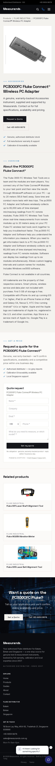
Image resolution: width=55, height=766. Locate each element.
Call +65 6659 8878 (16, 127)
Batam (6, 706)
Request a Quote (15, 119)
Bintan (6, 710)
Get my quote (27, 445)
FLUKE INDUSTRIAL (22, 18)
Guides (6, 686)
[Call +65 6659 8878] (43, 9)
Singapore (7, 714)
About (5, 690)
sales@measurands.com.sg (15, 738)
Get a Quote (13, 617)
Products (7, 18)
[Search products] (37, 9)
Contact (6, 694)
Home (5, 678)
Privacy (34, 458)
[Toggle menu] (49, 9)
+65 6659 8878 (46, 2)
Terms (40, 458)
